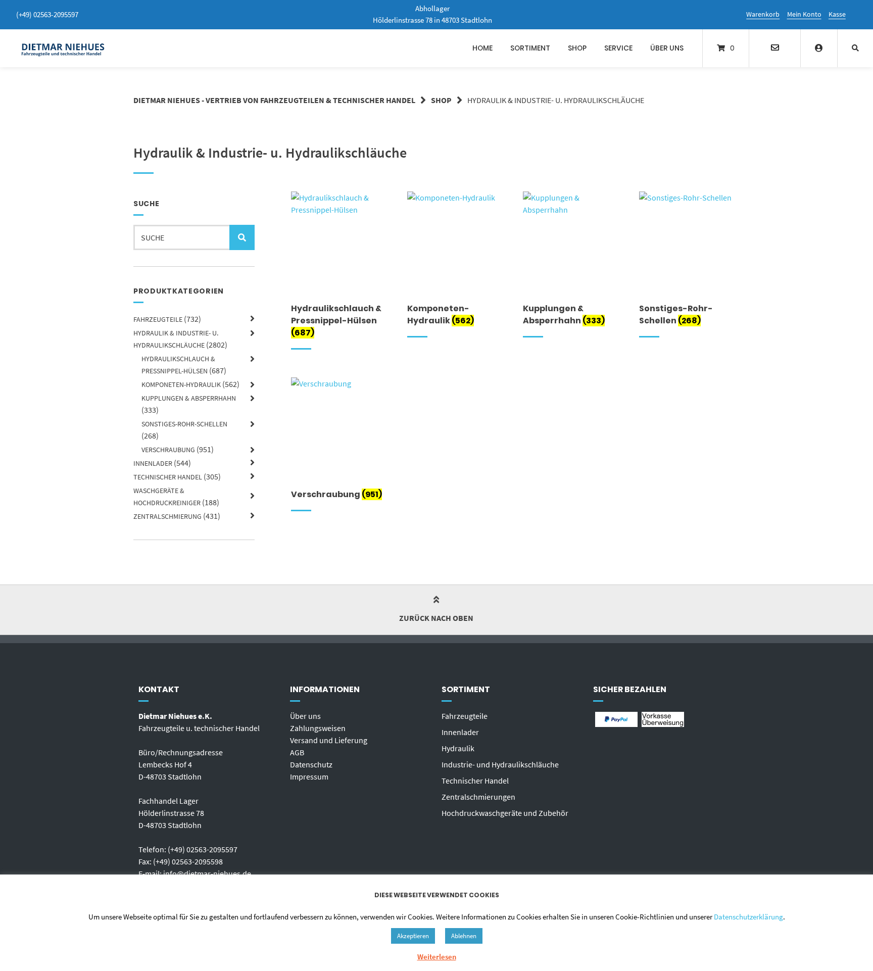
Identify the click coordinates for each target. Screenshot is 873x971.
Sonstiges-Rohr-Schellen (184, 423)
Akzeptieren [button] (413, 936)
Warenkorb (763, 14)
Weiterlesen (436, 956)
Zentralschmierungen (478, 797)
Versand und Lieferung (328, 740)
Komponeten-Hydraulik (181, 384)
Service (618, 48)
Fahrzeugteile (157, 319)
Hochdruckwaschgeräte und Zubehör (505, 813)
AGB (297, 752)
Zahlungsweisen (318, 728)
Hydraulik (458, 748)
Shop (577, 48)
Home (482, 48)
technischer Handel (167, 476)
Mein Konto (804, 14)
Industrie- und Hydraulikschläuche (500, 764)
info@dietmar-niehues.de (207, 873)
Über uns (667, 48)
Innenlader (152, 463)
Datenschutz (311, 764)
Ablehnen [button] (463, 936)
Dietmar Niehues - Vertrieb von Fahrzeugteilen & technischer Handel (274, 100)
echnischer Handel (477, 780)
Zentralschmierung (167, 516)
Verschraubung (168, 449)
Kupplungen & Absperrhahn (188, 398)
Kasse (837, 14)
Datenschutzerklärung (748, 916)
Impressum (309, 776)
